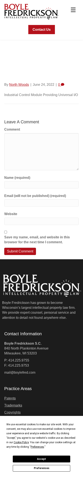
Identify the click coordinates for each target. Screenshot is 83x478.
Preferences (41, 468)
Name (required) (17, 177)
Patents (10, 398)
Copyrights (12, 412)
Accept (41, 459)
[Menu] (73, 9)
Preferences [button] (37, 446)
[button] (41, 29)
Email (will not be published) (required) (35, 196)
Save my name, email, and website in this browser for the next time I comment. (37, 239)
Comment (12, 129)
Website (10, 214)
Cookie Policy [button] (21, 442)
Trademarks (13, 405)
